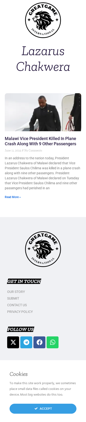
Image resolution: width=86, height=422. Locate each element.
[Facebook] (39, 342)
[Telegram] (26, 342)
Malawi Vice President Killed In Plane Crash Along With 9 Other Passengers (40, 141)
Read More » (13, 197)
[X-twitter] (13, 342)
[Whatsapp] (53, 342)
